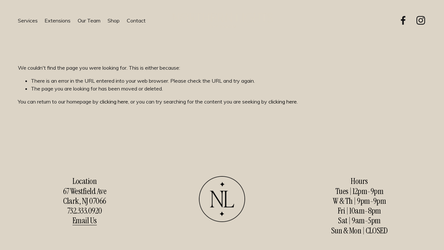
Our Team (89, 20)
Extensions (58, 20)
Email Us (84, 220)
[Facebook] (403, 20)
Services (28, 20)
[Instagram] (420, 20)
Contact (136, 20)
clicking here (114, 101)
